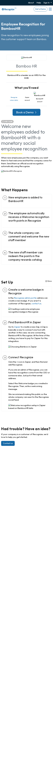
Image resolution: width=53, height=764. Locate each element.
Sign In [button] (47, 2)
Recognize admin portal (25, 298)
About (31, 2)
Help (38, 2)
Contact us (8, 443)
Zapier (17, 326)
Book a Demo (25, 112)
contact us (36, 303)
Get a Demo (40, 9)
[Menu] (50, 9)
